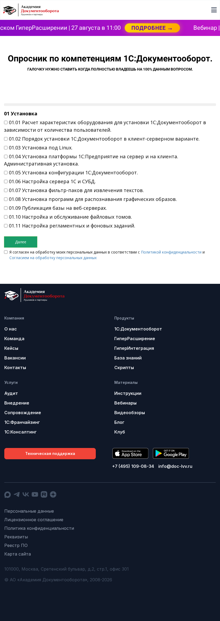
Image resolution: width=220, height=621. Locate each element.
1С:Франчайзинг (22, 422)
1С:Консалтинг (20, 432)
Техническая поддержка (50, 453)
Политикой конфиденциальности (171, 252)
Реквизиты (16, 536)
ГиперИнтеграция (134, 348)
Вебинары (125, 403)
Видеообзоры (129, 412)
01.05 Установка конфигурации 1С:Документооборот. (73, 172)
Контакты (15, 367)
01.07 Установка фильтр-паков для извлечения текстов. (76, 190)
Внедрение (16, 403)
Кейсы (11, 348)
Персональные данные (29, 511)
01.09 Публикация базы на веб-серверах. (58, 208)
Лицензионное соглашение (33, 519)
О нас (10, 329)
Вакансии (15, 358)
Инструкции (127, 393)
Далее (20, 241)
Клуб (119, 432)
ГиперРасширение (134, 338)
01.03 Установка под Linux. (40, 147)
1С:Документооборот (138, 329)
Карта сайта (17, 554)
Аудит (11, 393)
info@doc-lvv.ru (175, 466)
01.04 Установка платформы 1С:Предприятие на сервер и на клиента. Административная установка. (91, 160)
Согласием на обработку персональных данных (53, 257)
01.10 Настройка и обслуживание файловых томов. (70, 217)
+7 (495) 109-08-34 (133, 466)
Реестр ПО (16, 545)
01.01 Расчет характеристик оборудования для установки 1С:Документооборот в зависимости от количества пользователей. (105, 126)
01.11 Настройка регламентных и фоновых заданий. (72, 225)
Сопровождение (22, 412)
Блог (119, 422)
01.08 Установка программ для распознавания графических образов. (93, 199)
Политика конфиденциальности (39, 528)
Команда (14, 338)
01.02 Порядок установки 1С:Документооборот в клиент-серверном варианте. (104, 138)
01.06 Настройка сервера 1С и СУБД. (52, 181)
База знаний (128, 358)
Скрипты (124, 367)
